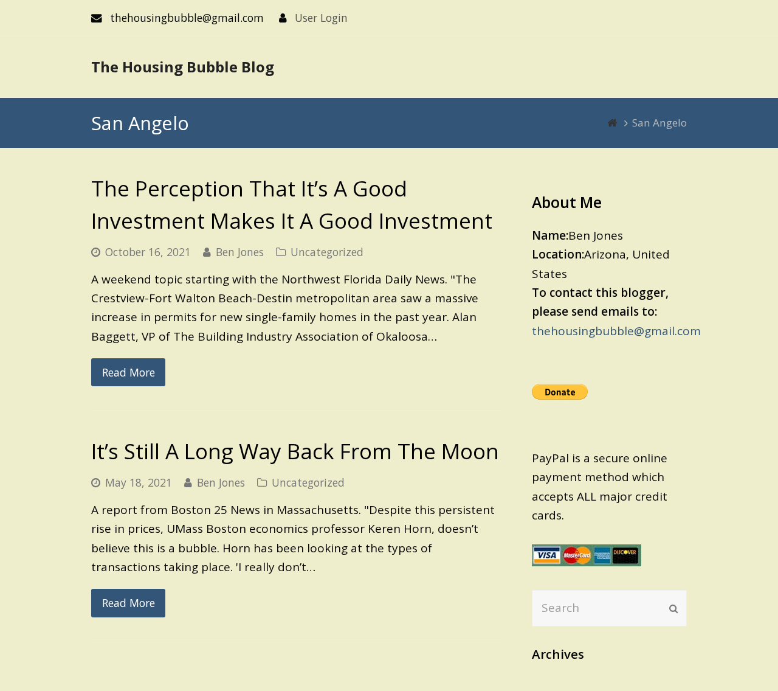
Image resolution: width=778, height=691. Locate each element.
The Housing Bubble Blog (182, 67)
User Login (321, 17)
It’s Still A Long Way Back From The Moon (295, 451)
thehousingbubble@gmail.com (616, 331)
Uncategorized (327, 252)
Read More (128, 372)
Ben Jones (240, 252)
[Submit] (673, 608)
